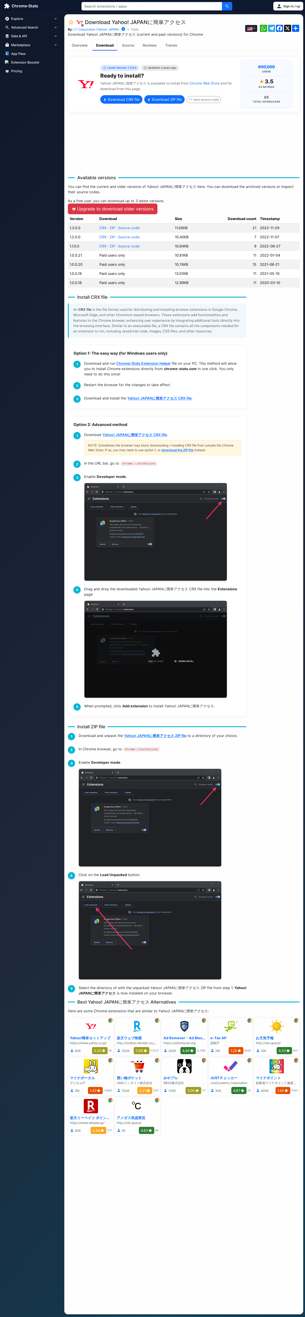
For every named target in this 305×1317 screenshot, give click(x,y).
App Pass (18, 54)
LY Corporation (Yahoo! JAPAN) (96, 29)
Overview (80, 45)
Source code (129, 228)
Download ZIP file (166, 99)
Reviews (150, 45)
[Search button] (227, 6)
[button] (288, 6)
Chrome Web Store (204, 83)
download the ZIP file (177, 450)
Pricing (16, 71)
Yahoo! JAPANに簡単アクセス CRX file (159, 398)
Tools (134, 29)
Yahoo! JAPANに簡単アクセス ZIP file (155, 735)
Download (105, 45)
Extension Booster (25, 62)
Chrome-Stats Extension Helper (143, 363)
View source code (206, 99)
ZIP (112, 228)
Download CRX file (123, 99)
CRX (103, 228)
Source (128, 45)
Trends (171, 45)
